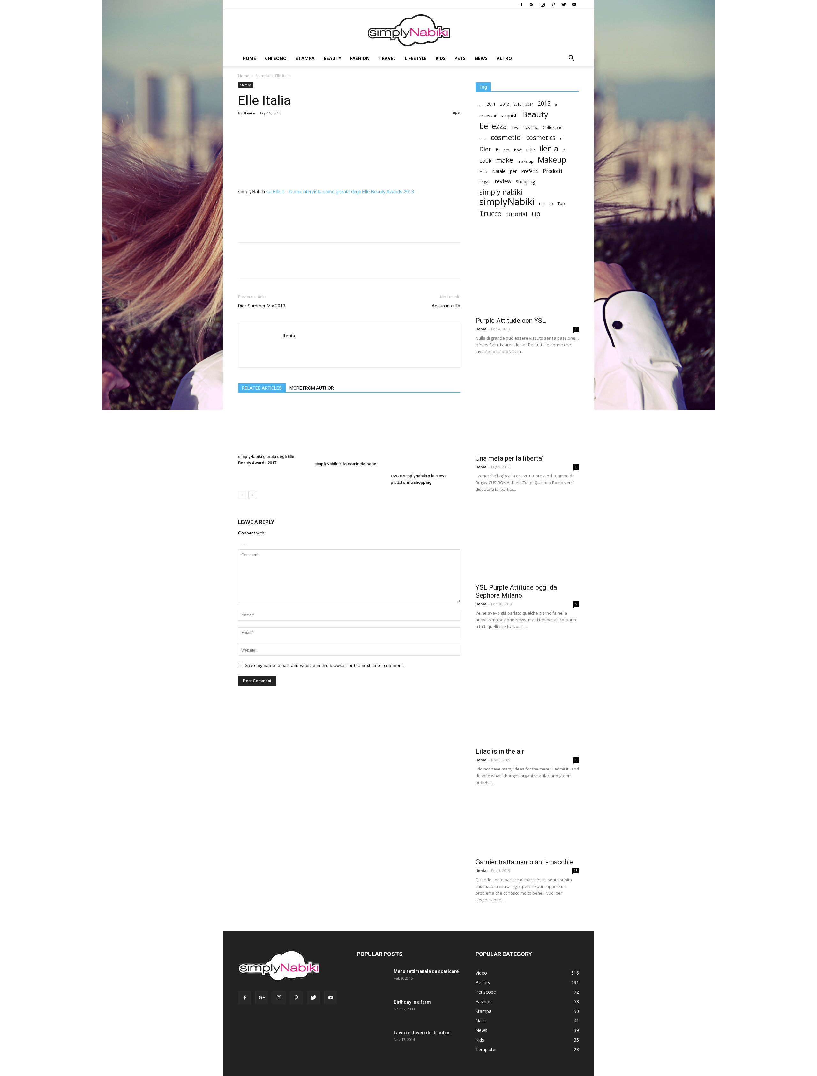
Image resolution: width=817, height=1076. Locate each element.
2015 (544, 103)
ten (542, 203)
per (513, 171)
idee (530, 149)
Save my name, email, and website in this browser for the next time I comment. (324, 665)
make (504, 160)
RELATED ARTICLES (262, 388)
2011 (491, 104)
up (536, 213)
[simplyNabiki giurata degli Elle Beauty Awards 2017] (273, 426)
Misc (483, 171)
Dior (485, 149)
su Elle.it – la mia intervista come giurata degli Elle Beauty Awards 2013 (340, 191)
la (564, 149)
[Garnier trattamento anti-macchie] (527, 825)
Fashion (360, 58)
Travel (387, 58)
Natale (499, 171)
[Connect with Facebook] (242, 542)
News (481, 58)
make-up (525, 161)
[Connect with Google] (243, 542)
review (503, 181)
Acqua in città (445, 306)
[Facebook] (521, 4)
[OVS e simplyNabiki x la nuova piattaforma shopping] (425, 436)
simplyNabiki (507, 201)
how (518, 149)
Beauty (332, 58)
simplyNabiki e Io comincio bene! (346, 463)
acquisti (510, 116)
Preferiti (529, 171)
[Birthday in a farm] (368, 1010)
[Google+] (532, 4)
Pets (460, 58)
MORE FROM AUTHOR (311, 388)
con (482, 138)
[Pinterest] (553, 4)
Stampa (305, 58)
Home (249, 58)
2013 (517, 104)
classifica (530, 127)
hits (506, 149)
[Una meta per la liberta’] (527, 407)
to (551, 203)
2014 (529, 104)
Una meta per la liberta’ (509, 458)
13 (576, 870)
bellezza (493, 125)
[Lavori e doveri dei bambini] (371, 1043)
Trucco (490, 213)
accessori (488, 116)
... (480, 104)
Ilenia (249, 113)
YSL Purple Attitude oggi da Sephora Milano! (516, 591)
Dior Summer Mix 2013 (261, 306)
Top (561, 203)
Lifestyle (416, 58)
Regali (484, 182)
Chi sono (276, 58)
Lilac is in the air (500, 751)
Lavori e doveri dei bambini (422, 1032)
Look (485, 160)
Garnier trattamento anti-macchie (524, 862)
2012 (504, 104)
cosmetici (506, 137)
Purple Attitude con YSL (511, 320)
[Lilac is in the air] (527, 691)
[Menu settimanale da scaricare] (371, 983)
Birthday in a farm (412, 1002)
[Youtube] (574, 4)
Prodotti (552, 171)
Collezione (553, 127)
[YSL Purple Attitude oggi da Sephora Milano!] (527, 541)
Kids (441, 58)
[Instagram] (542, 4)
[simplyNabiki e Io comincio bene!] (349, 430)
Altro (504, 58)
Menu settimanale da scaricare (426, 971)
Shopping (525, 182)
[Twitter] (563, 4)
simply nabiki (500, 191)
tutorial (516, 214)
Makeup (552, 159)
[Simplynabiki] (409, 30)
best (515, 127)
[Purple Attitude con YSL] (527, 274)
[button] (571, 59)
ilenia (548, 148)
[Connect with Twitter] (245, 542)
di (562, 138)
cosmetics (541, 137)
